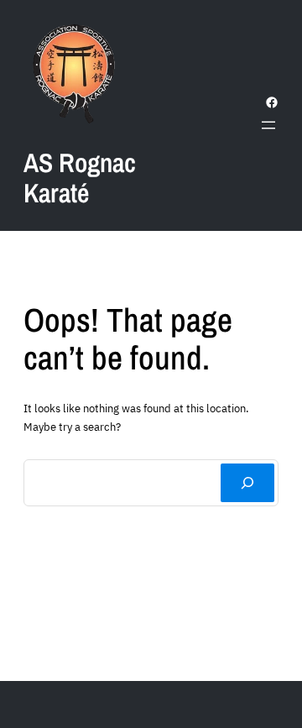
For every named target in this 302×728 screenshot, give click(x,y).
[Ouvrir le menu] (268, 125)
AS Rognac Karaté (79, 177)
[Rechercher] (247, 483)
